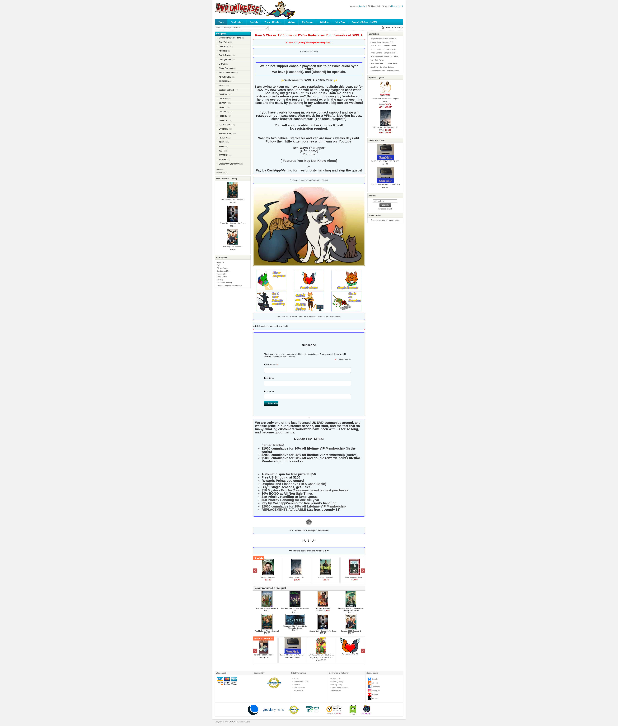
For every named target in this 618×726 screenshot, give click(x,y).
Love (248, 722)
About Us (220, 262)
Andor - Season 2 (323, 608)
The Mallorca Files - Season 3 (267, 631)
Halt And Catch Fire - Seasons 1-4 (295, 609)
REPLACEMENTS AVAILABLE (284, 509)
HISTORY (223, 116)
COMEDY (223, 94)
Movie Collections (227, 72)
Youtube (345, 141)
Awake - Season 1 (263, 578)
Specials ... (220, 169)
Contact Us (335, 678)
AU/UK (222, 86)
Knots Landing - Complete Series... (384, 53)
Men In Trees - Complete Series (383, 46)
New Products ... (222, 172)
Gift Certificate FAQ (224, 283)
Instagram (376, 691)
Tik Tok (375, 698)
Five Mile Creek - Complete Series (384, 63)
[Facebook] (294, 72)
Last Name (269, 391)
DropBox (323, 651)
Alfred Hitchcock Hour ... (350, 578)
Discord (375, 683)
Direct (325, 180)
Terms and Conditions (339, 688)
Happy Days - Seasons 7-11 (382, 42)
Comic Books (225, 55)
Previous (257, 571)
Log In (362, 6)
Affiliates (223, 51)
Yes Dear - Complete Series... (382, 67)
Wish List (324, 22)
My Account (307, 22)
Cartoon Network (226, 90)
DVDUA (232, 722)
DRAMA (222, 103)
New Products (237, 22)
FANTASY (223, 112)
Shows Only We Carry (229, 164)
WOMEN (222, 159)
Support (315, 180)
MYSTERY (223, 129)
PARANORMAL (226, 133)
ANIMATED (224, 81)
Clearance (223, 46)
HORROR (223, 120)
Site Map (220, 280)
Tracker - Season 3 (321, 578)
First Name (269, 378)
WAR (221, 151)
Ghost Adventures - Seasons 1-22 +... (386, 70)
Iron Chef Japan (377, 60)
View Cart (340, 22)
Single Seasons (226, 68)
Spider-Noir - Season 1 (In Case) (323, 631)
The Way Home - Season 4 (267, 608)
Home (221, 22)
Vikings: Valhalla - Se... (292, 578)
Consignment (225, 59)
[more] (234, 179)
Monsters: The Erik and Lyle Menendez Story (295, 627)
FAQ (218, 265)
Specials (254, 22)
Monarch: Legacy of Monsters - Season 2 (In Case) (351, 609)
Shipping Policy (337, 682)
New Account (397, 6)
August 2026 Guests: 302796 (364, 22)
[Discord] (319, 72)
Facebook (376, 687)
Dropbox (268, 484)
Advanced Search (385, 209)
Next (361, 571)
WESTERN (223, 155)
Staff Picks (224, 42)
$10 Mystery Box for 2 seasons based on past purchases (305, 490)
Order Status (222, 277)
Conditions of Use (223, 271)
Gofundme (309, 151)
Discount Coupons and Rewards (229, 285)
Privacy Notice (222, 268)
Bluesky (375, 679)
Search (372, 196)
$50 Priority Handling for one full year (290, 500)
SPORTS (223, 146)
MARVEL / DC (225, 125)
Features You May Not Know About (309, 160)
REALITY (223, 138)
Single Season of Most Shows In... (384, 39)
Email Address (271, 365)
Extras (222, 64)
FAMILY (222, 107)
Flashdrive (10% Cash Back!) (304, 484)
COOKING (223, 99)
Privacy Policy (336, 685)
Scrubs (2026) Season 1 (351, 631)
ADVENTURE (225, 77)
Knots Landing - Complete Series (384, 49)
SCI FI (221, 142)
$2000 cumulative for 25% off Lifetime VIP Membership (304, 506)
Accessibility (221, 274)
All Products (298, 691)
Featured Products (273, 22)
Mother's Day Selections (230, 38)
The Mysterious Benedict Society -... (385, 56)
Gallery (291, 22)
